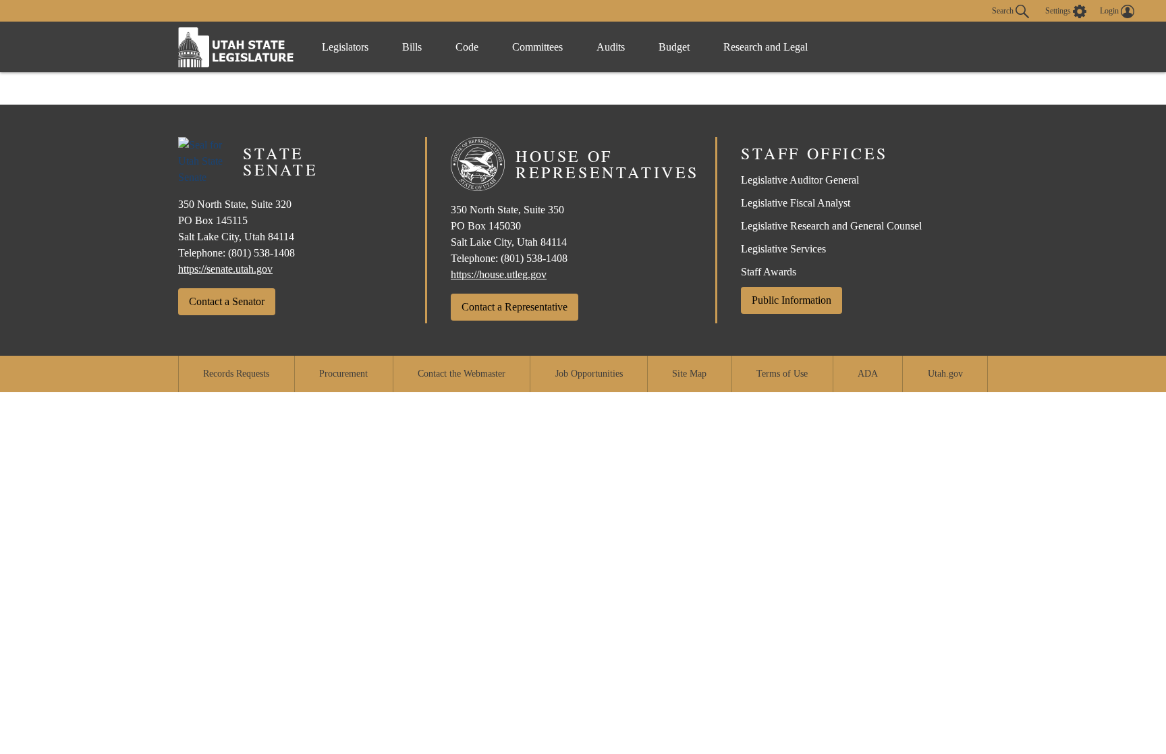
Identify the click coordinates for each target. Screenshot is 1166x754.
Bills (412, 47)
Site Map (689, 374)
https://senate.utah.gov (225, 269)
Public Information (791, 300)
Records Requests (236, 374)
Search (1004, 10)
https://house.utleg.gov (499, 274)
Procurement (343, 374)
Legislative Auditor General (800, 180)
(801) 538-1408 (261, 253)
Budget (674, 47)
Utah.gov (945, 374)
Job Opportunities (589, 374)
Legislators (345, 47)
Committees (537, 47)
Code (466, 47)
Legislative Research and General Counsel (831, 226)
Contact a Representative (514, 307)
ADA (868, 374)
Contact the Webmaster (461, 374)
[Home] (236, 47)
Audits (610, 47)
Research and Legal (765, 47)
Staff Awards (768, 271)
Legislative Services (783, 248)
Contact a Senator (227, 301)
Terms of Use (782, 374)
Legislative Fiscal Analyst (795, 203)
